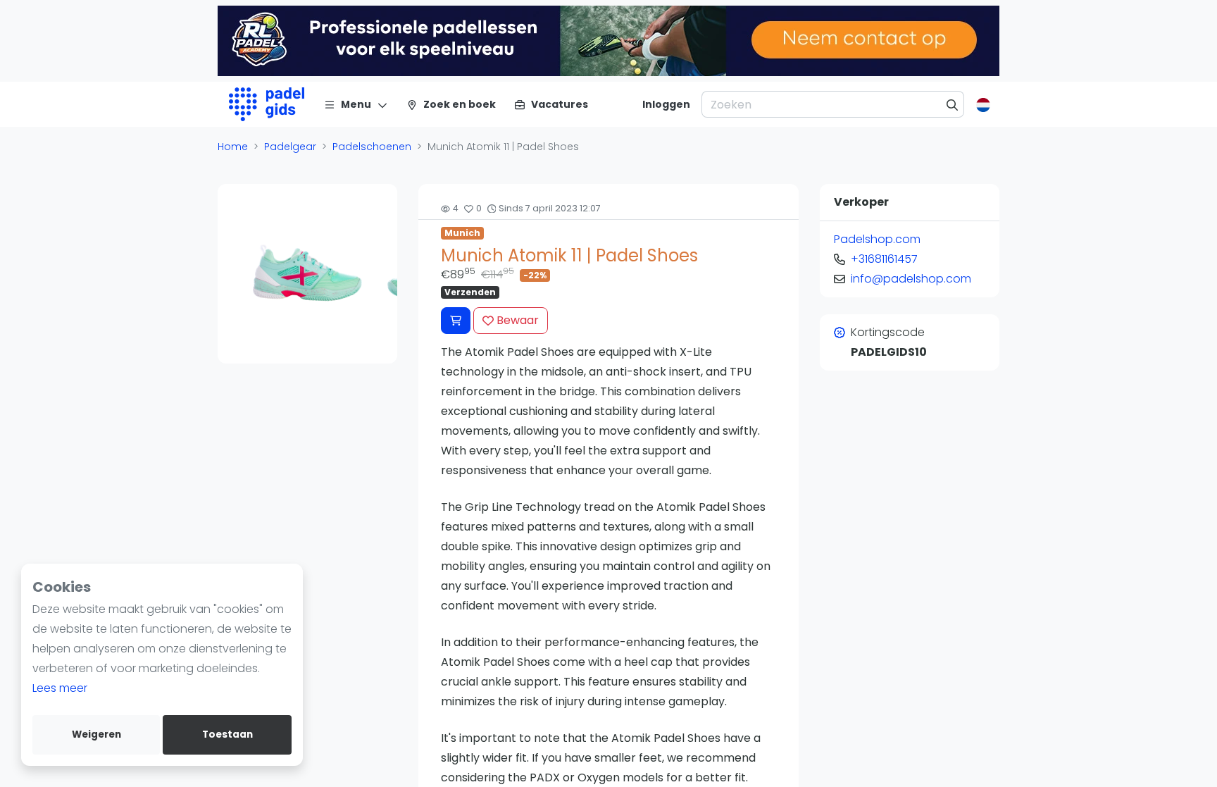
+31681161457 (884, 259)
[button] (230, 273)
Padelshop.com (877, 239)
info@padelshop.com (911, 279)
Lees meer (59, 688)
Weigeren (96, 734)
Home (233, 147)
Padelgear (290, 147)
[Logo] (267, 104)
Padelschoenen (371, 147)
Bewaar (516, 320)
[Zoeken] (952, 104)
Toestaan (227, 734)
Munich (462, 233)
